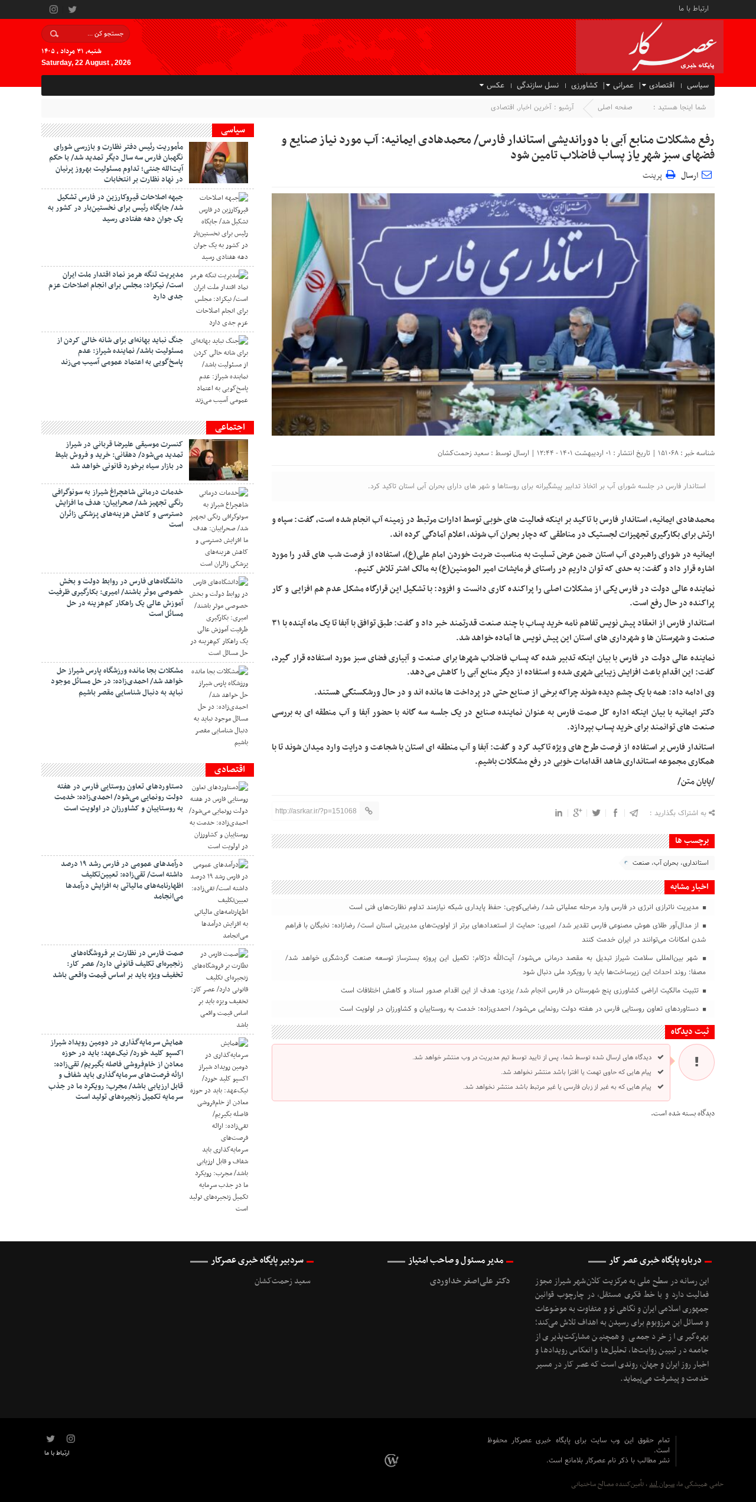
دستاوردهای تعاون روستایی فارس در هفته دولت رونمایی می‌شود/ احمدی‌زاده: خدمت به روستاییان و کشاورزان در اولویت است (520, 1009)
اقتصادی (661, 85)
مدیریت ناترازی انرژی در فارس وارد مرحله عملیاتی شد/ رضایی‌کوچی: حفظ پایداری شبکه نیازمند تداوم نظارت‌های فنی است (525, 907)
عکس (495, 85)
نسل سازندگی (538, 85)
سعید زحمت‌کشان (463, 453)
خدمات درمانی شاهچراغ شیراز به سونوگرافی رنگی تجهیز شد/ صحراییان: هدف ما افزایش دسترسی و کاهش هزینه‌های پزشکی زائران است (117, 508)
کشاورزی (584, 85)
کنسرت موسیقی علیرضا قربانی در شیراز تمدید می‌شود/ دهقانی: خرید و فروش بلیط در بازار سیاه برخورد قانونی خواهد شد (119, 455)
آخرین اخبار (535, 107)
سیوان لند (661, 1484)
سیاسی (698, 85)
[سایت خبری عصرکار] (392, 1460)
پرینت (654, 174)
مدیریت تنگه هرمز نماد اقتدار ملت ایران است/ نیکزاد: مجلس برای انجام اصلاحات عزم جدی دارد (115, 285)
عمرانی (623, 85)
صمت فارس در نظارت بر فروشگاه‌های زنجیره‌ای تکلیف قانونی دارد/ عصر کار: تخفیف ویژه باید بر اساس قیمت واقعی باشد (118, 964)
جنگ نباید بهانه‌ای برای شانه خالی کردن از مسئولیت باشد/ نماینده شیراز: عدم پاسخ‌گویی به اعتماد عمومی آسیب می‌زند (120, 351)
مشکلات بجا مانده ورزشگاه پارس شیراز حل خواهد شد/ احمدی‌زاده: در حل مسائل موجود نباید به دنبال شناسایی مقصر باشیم (117, 681)
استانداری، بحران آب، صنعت (671, 863)
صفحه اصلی (615, 107)
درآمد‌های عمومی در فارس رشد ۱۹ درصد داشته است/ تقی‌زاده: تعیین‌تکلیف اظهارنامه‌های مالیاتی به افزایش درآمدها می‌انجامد (122, 880)
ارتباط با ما (694, 8)
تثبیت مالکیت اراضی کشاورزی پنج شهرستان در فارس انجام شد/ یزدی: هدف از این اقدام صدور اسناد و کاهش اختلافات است (521, 991)
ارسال (689, 175)
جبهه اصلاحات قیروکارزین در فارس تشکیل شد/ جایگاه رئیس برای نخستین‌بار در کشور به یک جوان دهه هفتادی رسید (115, 208)
